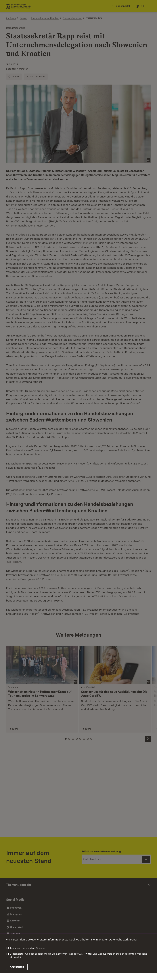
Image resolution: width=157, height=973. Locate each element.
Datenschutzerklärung (123, 939)
